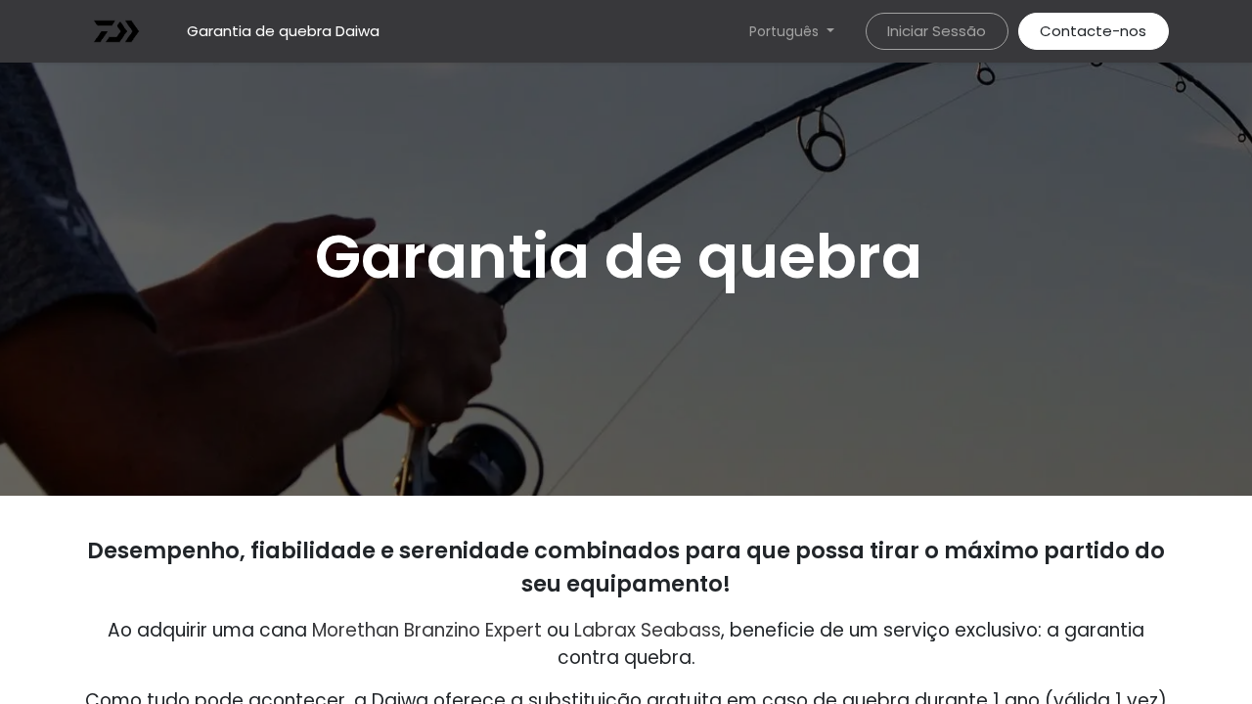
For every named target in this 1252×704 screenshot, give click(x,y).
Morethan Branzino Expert (427, 630)
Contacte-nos (1093, 31)
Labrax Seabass (647, 630)
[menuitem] (283, 32)
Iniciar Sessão (936, 31)
